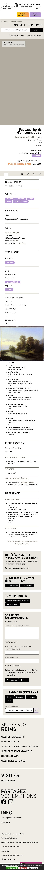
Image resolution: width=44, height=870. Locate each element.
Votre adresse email (11, 657)
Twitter (9, 697)
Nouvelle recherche (28, 25)
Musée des (22, 15)
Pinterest (31, 697)
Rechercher (36, 30)
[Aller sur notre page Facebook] (3, 801)
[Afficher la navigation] (5, 5)
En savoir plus (38, 8)
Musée (35, 15)
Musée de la (19, 746)
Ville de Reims (6, 834)
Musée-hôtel (13, 761)
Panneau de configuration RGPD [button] (12, 855)
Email (9, 701)
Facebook (20, 697)
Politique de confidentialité (10, 847)
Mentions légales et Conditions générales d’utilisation (19, 842)
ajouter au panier (17, 36)
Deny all (23, 868)
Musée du (16, 751)
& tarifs (11, 818)
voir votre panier (35, 36)
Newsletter (5, 822)
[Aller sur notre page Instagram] (10, 801)
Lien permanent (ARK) (11, 706)
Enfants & (8, 780)
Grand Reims (19, 834)
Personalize (33, 868)
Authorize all (12, 868)
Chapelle (10, 756)
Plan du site (5, 851)
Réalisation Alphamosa (9, 838)
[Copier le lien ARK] (36, 710)
